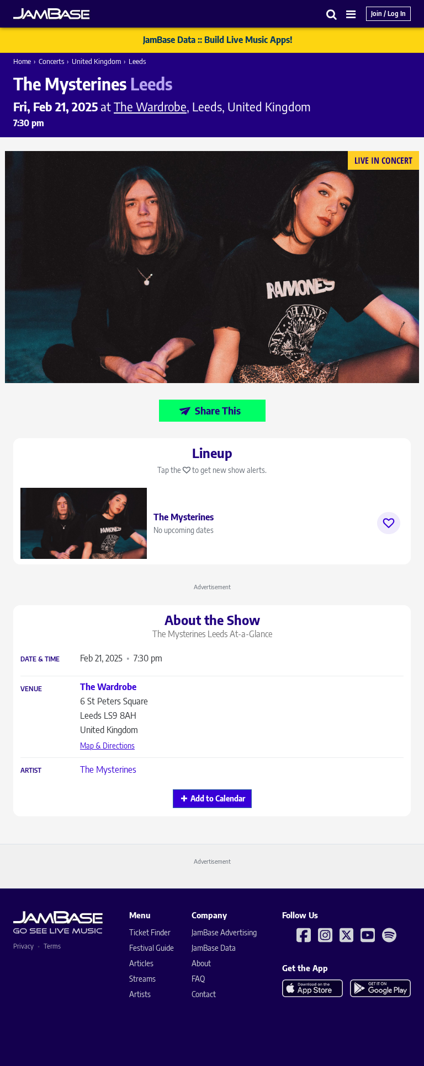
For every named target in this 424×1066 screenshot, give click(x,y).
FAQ (198, 978)
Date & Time (40, 659)
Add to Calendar (217, 798)
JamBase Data (214, 947)
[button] (332, 14)
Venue (31, 689)
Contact (204, 994)
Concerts (51, 61)
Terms (52, 946)
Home (22, 61)
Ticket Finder (150, 932)
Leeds (137, 61)
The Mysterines (108, 769)
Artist (30, 770)
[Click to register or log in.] (388, 523)
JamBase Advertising (224, 932)
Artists (140, 994)
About (201, 963)
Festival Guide (151, 947)
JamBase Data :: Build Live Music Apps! (218, 39)
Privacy (23, 946)
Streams (142, 978)
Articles (141, 963)
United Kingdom (96, 61)
